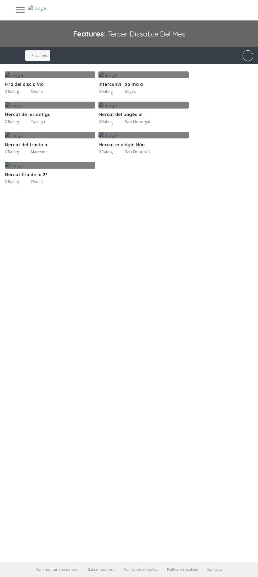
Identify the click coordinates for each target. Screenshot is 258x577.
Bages (130, 91)
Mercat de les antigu (28, 114)
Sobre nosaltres (101, 569)
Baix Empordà (137, 151)
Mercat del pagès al (120, 114)
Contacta (214, 569)
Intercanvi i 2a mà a (120, 84)
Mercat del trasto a (26, 145)
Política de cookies (182, 569)
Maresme (39, 151)
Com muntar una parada (57, 569)
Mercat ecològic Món (121, 145)
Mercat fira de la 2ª (26, 174)
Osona (37, 91)
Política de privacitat (140, 569)
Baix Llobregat (137, 121)
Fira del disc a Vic (24, 84)
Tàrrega (38, 121)
